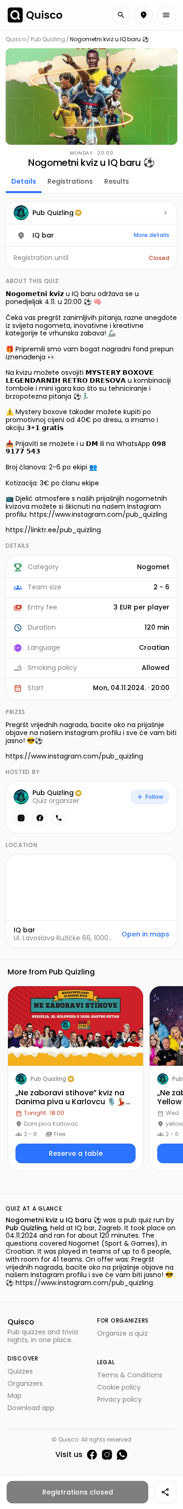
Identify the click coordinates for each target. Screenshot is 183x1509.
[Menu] (166, 15)
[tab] (24, 180)
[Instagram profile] (21, 817)
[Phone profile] (58, 817)
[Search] (121, 15)
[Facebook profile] (39, 817)
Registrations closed (77, 1492)
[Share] (165, 1492)
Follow (154, 797)
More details (151, 235)
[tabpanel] (91, 574)
